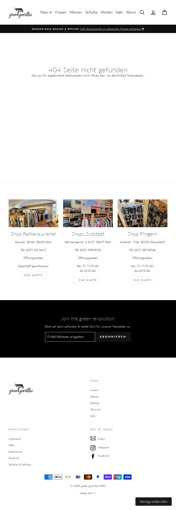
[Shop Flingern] (142, 213)
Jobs (92, 416)
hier (102, 75)
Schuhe (91, 12)
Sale (119, 12)
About (131, 12)
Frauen (61, 12)
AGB (11, 445)
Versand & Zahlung (20, 464)
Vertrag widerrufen (153, 501)
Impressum (15, 439)
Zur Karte (33, 275)
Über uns (95, 409)
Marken (107, 12)
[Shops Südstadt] (88, 213)
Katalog (94, 403)
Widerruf (14, 458)
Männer (76, 12)
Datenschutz (15, 451)
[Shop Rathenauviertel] (33, 213)
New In (46, 12)
